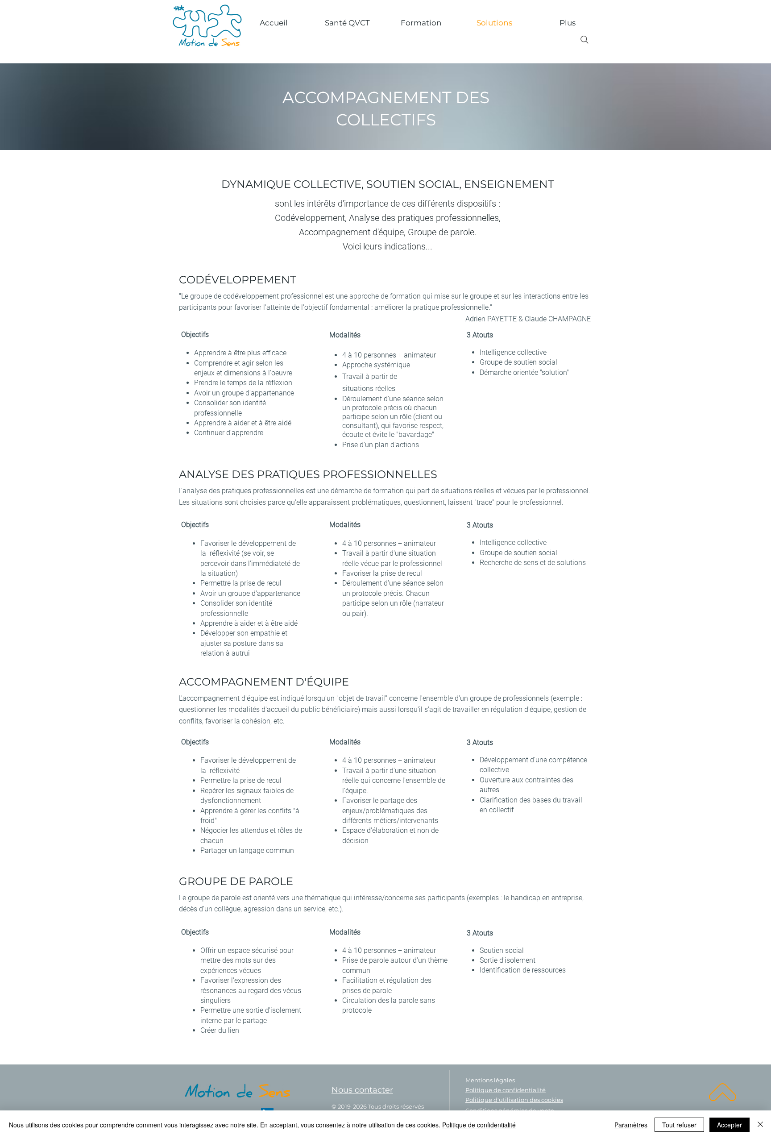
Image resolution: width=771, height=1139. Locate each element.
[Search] (584, 39)
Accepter (729, 1124)
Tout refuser (679, 1124)
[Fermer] (760, 1125)
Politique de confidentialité (479, 1124)
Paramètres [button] (630, 1124)
